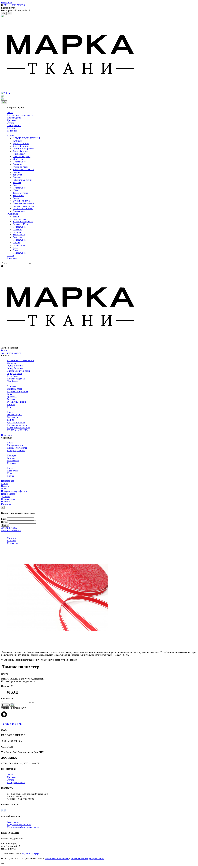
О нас (10, 112)
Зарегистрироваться (11, 353)
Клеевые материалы (23, 221)
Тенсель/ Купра (20, 193)
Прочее (16, 250)
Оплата (10, 123)
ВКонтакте (6, 2)
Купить (5, 705)
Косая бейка (19, 234)
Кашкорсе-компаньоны (24, 206)
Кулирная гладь (20, 167)
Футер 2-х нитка (21, 143)
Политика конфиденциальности (23, 827)
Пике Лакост (19, 154)
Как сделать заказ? (16, 782)
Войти (4, 350)
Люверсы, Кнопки (22, 224)
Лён (15, 185)
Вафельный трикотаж (23, 169)
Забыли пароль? (9, 528)
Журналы (17, 141)
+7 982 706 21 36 (11, 724)
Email (4, 519)
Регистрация (13, 822)
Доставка (11, 120)
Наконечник (19, 245)
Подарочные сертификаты (20, 115)
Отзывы (5, 486)
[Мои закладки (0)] (2, 16)
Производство (14, 117)
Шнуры (16, 242)
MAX (14, 5)
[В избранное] (12, 705)
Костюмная (18, 195)
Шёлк (15, 190)
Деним (16, 198)
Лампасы (17, 237)
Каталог (11, 135)
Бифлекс (17, 177)
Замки (16, 216)
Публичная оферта (31, 853)
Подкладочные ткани (23, 203)
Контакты (12, 130)
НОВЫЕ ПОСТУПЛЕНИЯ (26, 138)
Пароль (4, 522)
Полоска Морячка (21, 156)
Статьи (10, 255)
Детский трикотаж (22, 201)
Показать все (19, 161)
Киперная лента (21, 219)
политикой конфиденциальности (87, 858)
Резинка (17, 232)
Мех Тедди (18, 159)
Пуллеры (17, 229)
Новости (11, 128)
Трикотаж (17, 174)
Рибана (16, 172)
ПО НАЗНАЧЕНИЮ (23, 208)
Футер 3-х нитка (21, 146)
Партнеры (12, 258)
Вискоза (17, 182)
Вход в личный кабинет (19, 824)
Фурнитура (12, 214)
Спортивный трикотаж (24, 148)
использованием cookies (57, 858)
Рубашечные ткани (22, 180)
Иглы (15, 247)
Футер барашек (20, 151)
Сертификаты (14, 125)
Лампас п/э (12, 543)
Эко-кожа (17, 164)
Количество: (7, 698)
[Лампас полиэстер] (57, 647)
